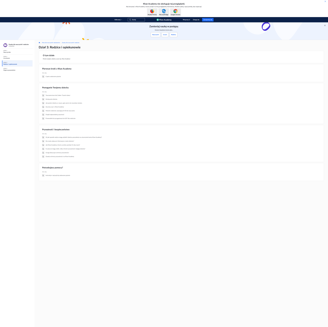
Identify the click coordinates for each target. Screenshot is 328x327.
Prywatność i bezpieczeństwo (56, 130)
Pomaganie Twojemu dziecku (55, 88)
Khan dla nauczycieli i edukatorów (51, 42)
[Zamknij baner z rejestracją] (325, 25)
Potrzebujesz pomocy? (52, 168)
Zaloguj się (196, 19)
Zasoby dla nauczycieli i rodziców (70, 42)
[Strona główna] (39, 43)
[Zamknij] (325, 1)
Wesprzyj (185, 19)
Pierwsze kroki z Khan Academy (56, 69)
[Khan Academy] (164, 19)
